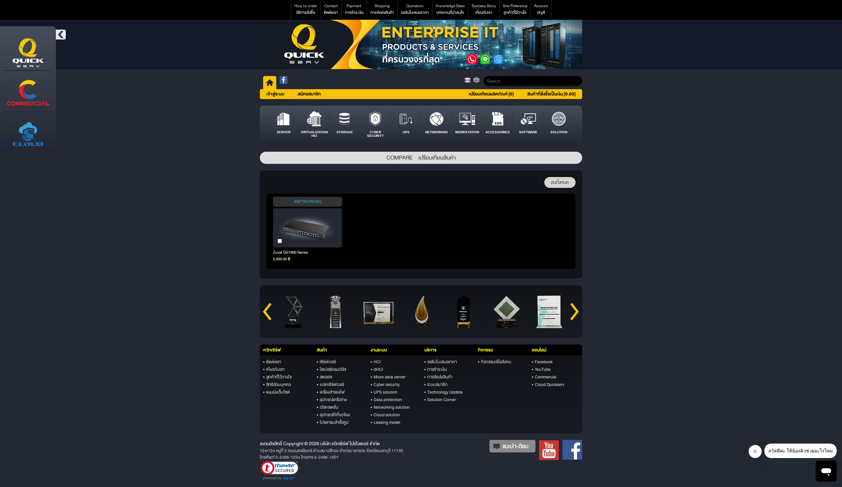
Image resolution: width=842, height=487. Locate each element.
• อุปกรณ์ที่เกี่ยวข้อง (333, 415)
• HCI (376, 362)
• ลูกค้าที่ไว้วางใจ (277, 377)
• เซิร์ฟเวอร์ (326, 362)
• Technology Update (443, 392)
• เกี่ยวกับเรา (274, 369)
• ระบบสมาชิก (436, 384)
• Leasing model (385, 422)
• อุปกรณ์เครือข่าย (332, 400)
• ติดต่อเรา (272, 362)
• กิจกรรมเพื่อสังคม (494, 362)
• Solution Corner (440, 400)
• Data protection (386, 400)
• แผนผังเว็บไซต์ (276, 392)
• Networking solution (390, 407)
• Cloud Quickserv (548, 384)
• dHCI (377, 369)
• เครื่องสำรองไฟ (331, 392)
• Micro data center (388, 377)
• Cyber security (385, 384)
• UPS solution (384, 392)
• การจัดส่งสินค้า (438, 377)
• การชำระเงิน (435, 369)
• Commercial (544, 377)
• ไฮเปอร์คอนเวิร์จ (331, 369)
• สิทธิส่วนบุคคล (277, 384)
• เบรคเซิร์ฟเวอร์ (330, 384)
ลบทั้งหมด (560, 182)
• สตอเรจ (324, 377)
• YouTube (541, 369)
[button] (279, 470)
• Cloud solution (385, 415)
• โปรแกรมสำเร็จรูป (333, 422)
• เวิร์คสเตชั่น (327, 407)
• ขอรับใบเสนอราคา (440, 362)
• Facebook (542, 362)
